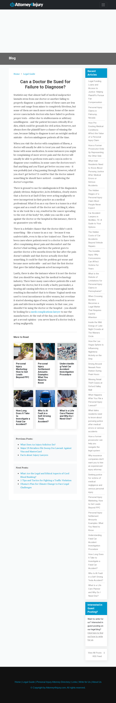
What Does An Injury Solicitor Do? (37, 444)
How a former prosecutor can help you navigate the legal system (95, 443)
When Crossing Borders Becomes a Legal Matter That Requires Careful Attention (95, 307)
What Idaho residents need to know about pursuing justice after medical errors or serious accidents (96, 421)
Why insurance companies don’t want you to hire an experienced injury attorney (96, 462)
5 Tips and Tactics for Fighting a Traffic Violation (45, 480)
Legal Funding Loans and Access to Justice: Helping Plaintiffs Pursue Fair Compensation (96, 92)
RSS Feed (97, 656)
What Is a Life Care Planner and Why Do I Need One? (67, 414)
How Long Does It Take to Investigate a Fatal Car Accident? (23, 417)
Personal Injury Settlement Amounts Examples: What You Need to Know (44, 373)
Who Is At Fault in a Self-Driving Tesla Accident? (44, 416)
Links (74, 682)
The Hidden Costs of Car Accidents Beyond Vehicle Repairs (95, 239)
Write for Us (85, 682)
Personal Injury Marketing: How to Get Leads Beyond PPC (22, 370)
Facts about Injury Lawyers (34, 455)
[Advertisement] (58, 31)
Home (17, 73)
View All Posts (95, 653)
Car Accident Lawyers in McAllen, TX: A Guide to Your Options (95, 220)
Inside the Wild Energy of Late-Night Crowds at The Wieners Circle (95, 329)
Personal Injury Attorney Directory (53, 682)
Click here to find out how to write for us (95, 636)
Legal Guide (29, 73)
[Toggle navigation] (103, 5)
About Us (96, 682)
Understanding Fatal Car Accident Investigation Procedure (67, 369)
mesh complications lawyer (45, 311)
